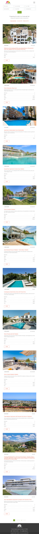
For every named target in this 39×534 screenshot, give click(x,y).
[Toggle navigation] (34, 2)
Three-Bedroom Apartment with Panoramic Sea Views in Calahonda (18, 416)
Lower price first (19, 20)
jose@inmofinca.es (25, 531)
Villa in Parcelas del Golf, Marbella (11, 334)
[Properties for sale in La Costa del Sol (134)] (25, 520)
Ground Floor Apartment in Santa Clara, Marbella (14, 169)
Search (19, 12)
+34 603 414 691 (15, 531)
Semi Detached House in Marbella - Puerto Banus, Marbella (16, 250)
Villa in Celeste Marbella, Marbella (11, 374)
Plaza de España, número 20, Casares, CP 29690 (19, 529)
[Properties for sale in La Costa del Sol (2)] (23, 520)
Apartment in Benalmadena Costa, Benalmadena (14, 130)
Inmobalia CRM (26, 533)
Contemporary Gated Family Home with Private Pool (15, 292)
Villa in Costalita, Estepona (9, 209)
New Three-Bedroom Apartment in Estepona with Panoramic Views (18, 499)
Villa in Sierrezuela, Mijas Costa (10, 88)
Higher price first (26, 20)
